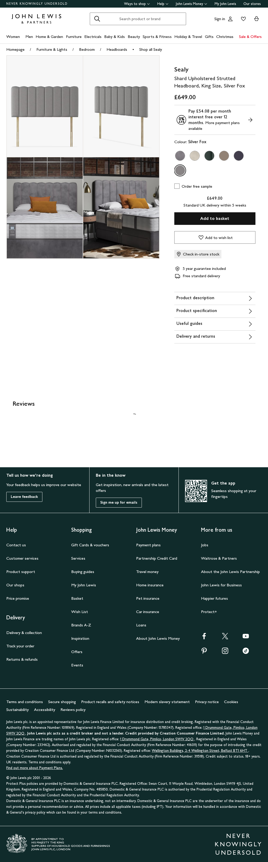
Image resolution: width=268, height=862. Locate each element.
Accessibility (44, 709)
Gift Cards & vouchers (90, 544)
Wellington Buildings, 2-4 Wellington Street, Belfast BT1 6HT (200, 750)
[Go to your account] (230, 19)
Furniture (74, 36)
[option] (180, 156)
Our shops (15, 584)
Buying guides (82, 571)
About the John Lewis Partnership (230, 571)
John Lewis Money (189, 4)
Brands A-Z (81, 624)
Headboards (117, 49)
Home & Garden (49, 36)
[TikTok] (246, 652)
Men (29, 36)
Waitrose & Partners (219, 558)
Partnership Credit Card (156, 558)
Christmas (224, 36)
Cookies (231, 701)
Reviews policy (73, 709)
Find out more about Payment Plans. (34, 768)
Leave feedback (24, 496)
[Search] (97, 19)
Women (13, 36)
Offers (76, 651)
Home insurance (150, 584)
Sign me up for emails (118, 502)
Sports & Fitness (157, 36)
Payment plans (148, 544)
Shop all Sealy (150, 49)
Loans (141, 624)
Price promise (17, 598)
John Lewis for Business (221, 584)
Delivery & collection (24, 632)
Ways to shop (135, 4)
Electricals (93, 36)
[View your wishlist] (242, 19)
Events (77, 665)
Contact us (16, 544)
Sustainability (17, 709)
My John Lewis (225, 4)
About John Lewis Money (158, 638)
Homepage (15, 49)
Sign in (219, 18)
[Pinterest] (204, 652)
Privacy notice (207, 701)
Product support (20, 571)
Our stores (252, 4)
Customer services (22, 558)
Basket (77, 598)
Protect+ (209, 611)
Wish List (79, 611)
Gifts (209, 36)
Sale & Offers (250, 36)
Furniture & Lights (51, 49)
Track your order (20, 645)
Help (160, 4)
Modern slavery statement (167, 701)
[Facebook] (204, 637)
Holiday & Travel (188, 36)
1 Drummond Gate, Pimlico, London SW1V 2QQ (157, 739)
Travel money (147, 571)
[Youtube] (246, 637)
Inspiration (80, 638)
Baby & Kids (114, 36)
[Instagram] (225, 652)
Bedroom (87, 49)
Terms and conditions (24, 701)
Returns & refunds (22, 659)
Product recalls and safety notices (110, 701)
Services (78, 558)
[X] (225, 637)
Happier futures (214, 598)
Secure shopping (62, 701)
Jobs (204, 544)
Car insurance (147, 611)
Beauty (134, 36)
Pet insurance (147, 598)
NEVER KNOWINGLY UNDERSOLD (37, 3)
